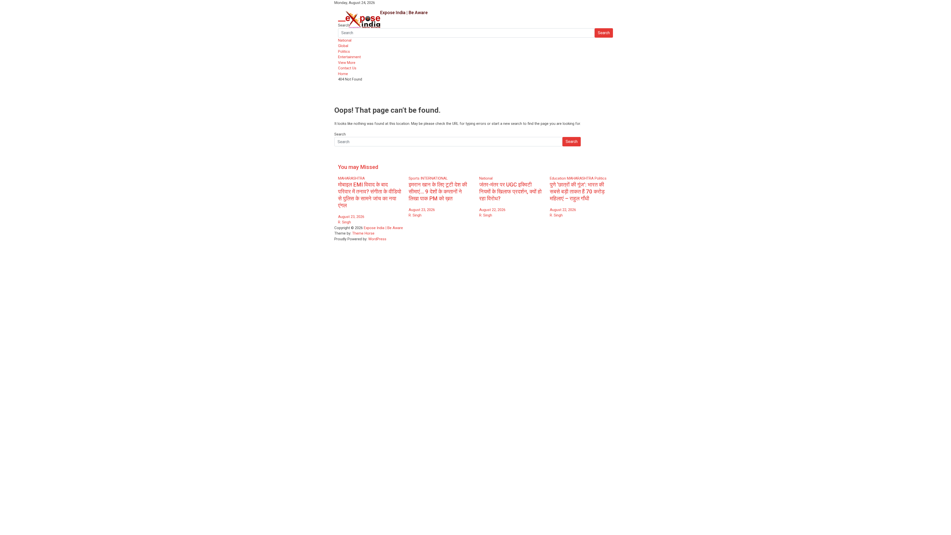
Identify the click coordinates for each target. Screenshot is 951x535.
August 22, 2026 (492, 210)
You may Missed (358, 167)
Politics (344, 51)
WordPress (377, 239)
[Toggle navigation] (341, 21)
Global (343, 46)
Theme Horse (363, 233)
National (344, 40)
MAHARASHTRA (351, 178)
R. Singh (344, 222)
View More (346, 62)
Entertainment (349, 57)
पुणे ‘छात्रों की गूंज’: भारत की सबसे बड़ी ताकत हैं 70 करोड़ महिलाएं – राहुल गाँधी (577, 192)
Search (343, 25)
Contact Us (347, 68)
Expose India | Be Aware (404, 12)
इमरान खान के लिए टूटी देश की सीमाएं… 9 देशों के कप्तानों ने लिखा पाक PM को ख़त (438, 192)
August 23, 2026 (351, 216)
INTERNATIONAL (434, 178)
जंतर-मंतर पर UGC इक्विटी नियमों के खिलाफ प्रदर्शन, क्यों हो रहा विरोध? (510, 192)
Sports (414, 178)
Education (558, 178)
